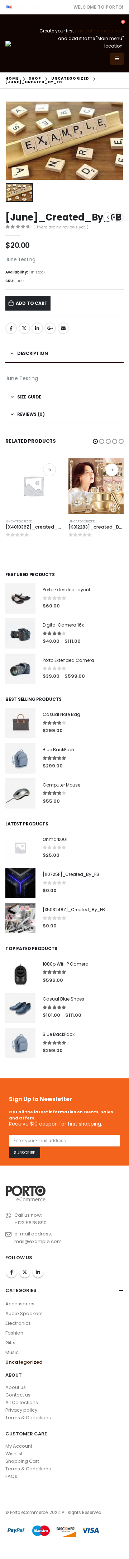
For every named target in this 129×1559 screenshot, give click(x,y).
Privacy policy (21, 1410)
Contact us (17, 1394)
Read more (49, 469)
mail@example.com (38, 1241)
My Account (18, 1446)
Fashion (14, 1332)
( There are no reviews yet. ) (61, 227)
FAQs (11, 1476)
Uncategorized (19, 521)
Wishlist (14, 1453)
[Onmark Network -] (20, 43)
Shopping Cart (22, 1461)
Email (63, 328)
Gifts (10, 1342)
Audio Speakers (24, 1313)
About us (15, 1387)
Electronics (18, 1323)
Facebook (11, 328)
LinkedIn (37, 328)
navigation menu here (99, 31)
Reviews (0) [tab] (31, 414)
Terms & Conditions (28, 1417)
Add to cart (32, 303)
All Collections (21, 1402)
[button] (95, 441)
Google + (50, 328)
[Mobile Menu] (117, 59)
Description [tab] (32, 353)
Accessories (19, 1303)
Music (12, 1352)
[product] (33, 486)
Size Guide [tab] (29, 397)
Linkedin (38, 1272)
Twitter (24, 328)
